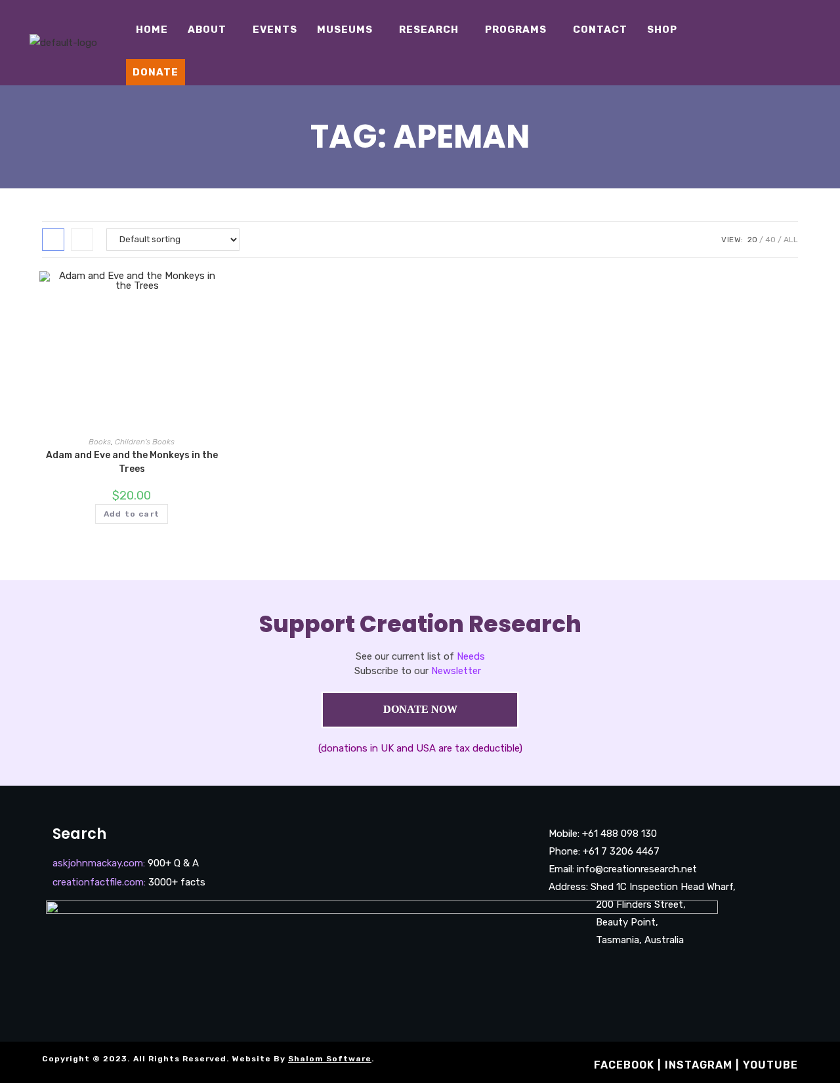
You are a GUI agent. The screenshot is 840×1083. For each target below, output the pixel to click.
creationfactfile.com (98, 882)
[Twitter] (804, 52)
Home (152, 29)
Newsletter (456, 671)
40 (770, 239)
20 (752, 239)
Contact (600, 29)
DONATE (155, 72)
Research (429, 29)
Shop (662, 29)
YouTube (770, 1065)
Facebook (624, 1065)
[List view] (82, 239)
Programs (516, 29)
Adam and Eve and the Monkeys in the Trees (132, 462)
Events (275, 29)
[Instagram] (804, 33)
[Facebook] (784, 33)
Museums (345, 29)
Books (100, 441)
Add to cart (131, 514)
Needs (471, 656)
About (207, 29)
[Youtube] (823, 33)
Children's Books (145, 441)
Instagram (698, 1065)
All (791, 239)
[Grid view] (53, 239)
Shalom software (329, 1058)
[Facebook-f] (560, 967)
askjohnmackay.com (97, 863)
